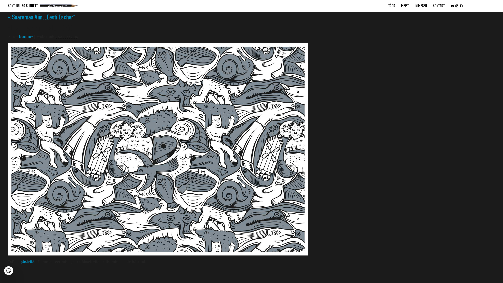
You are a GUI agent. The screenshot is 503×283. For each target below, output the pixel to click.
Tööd (391, 6)
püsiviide (28, 262)
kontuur (26, 37)
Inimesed (421, 6)
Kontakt (439, 6)
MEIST (405, 6)
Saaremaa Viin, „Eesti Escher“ (41, 17)
